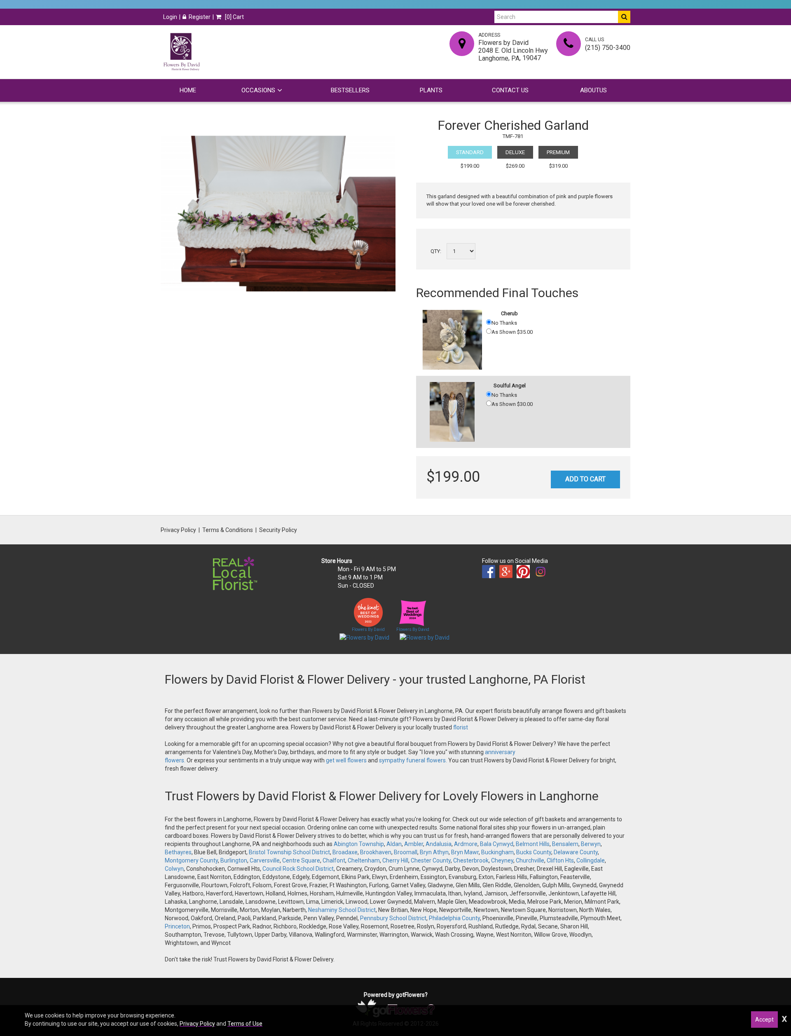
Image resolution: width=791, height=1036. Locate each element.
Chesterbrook (471, 860)
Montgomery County (191, 860)
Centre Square (301, 860)
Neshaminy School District (342, 910)
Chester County (431, 860)
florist (460, 727)
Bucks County (533, 852)
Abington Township (359, 844)
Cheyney (502, 860)
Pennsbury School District (393, 918)
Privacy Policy (178, 530)
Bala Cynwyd (496, 844)
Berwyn (591, 844)
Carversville (265, 860)
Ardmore (465, 844)
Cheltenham (364, 860)
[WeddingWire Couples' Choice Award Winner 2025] (424, 637)
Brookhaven (375, 852)
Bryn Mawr (465, 852)
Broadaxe (345, 852)
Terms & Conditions (227, 530)
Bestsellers (350, 90)
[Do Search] (624, 17)
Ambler (413, 844)
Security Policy (278, 530)
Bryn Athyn (434, 852)
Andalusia (439, 844)
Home (188, 90)
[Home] (181, 52)
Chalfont (334, 860)
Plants (431, 90)
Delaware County (576, 852)
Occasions (258, 90)
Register (200, 17)
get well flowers (346, 760)
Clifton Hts (560, 860)
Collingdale (590, 860)
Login (170, 17)
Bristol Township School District (289, 852)
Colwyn (174, 868)
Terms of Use (244, 1023)
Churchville (530, 860)
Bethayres (178, 852)
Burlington (233, 860)
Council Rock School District (298, 868)
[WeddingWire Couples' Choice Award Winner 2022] (364, 637)
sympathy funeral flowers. (413, 760)
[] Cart (234, 17)
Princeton (177, 926)
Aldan (394, 844)
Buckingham (497, 852)
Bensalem (565, 844)
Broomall (405, 852)
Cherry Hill (395, 860)
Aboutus (593, 90)
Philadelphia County (454, 918)
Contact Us (510, 90)
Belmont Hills (533, 844)
